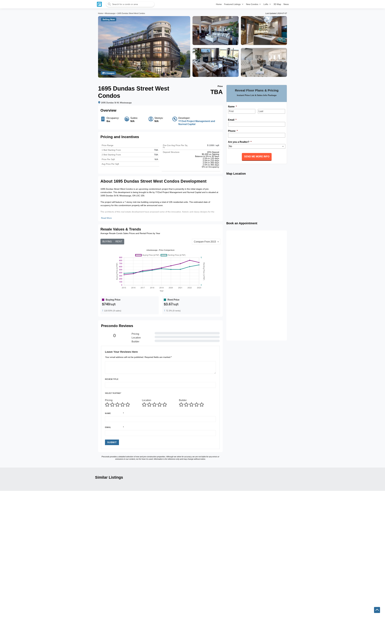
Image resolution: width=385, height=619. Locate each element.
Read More (106, 218)
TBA (156, 155)
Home (100, 13)
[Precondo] (100, 4)
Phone (233, 131)
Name (108, 413)
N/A (156, 159)
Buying (107, 241)
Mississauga (110, 13)
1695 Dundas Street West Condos (131, 13)
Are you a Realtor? (239, 142)
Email (108, 427)
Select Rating (113, 393)
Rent (119, 241)
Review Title (111, 379)
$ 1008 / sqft (213, 145)
